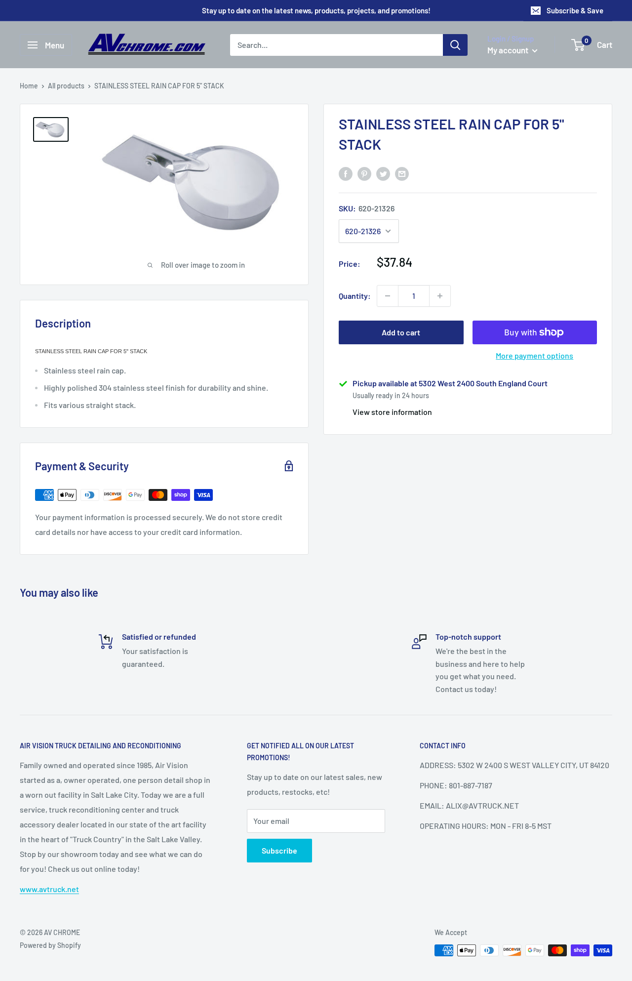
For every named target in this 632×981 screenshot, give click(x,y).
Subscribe (279, 850)
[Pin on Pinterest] (364, 173)
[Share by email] (402, 173)
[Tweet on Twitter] (383, 173)
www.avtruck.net (49, 889)
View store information (392, 411)
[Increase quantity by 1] (440, 296)
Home (29, 86)
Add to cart (401, 332)
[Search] (455, 45)
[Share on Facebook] (346, 173)
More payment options (534, 355)
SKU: (367, 208)
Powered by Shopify (50, 945)
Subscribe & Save (575, 10)
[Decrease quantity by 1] (387, 296)
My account (508, 50)
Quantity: (355, 295)
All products (66, 86)
